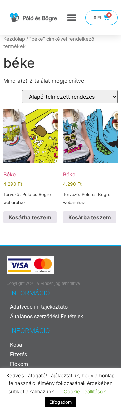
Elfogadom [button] (60, 402)
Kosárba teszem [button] (30, 217)
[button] (71, 17)
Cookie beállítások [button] (85, 391)
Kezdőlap (14, 39)
